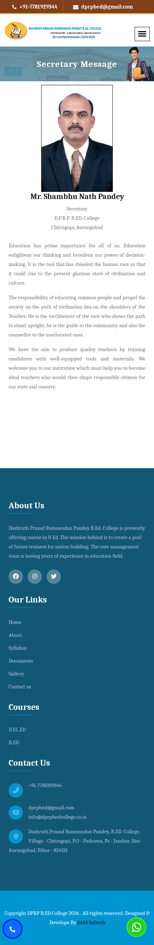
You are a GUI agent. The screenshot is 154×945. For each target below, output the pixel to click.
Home (15, 622)
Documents (21, 661)
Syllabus (18, 648)
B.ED (14, 742)
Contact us (20, 686)
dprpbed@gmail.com (106, 7)
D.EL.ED (17, 729)
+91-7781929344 (37, 7)
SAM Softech (91, 922)
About (15, 635)
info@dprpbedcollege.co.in (57, 817)
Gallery (16, 673)
